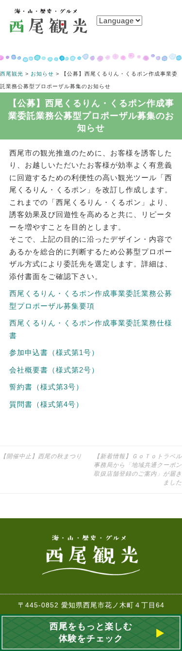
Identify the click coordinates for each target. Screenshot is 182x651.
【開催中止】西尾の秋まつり (41, 456)
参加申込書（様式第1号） (54, 352)
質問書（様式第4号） (46, 404)
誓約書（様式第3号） (46, 387)
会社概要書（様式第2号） (54, 370)
